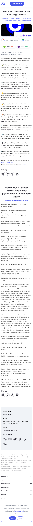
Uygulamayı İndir (17, 3)
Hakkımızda (4, 476)
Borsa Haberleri (27, 18)
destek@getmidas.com (10, 430)
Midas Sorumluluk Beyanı (7, 162)
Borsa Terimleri (5, 491)
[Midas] (3, 4)
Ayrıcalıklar (4, 501)
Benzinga (24, 164)
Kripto (3, 498)
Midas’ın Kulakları (15, 18)
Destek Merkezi (5, 480)
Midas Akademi (5, 487)
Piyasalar (3, 494)
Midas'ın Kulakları (5, 483)
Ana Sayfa (5, 18)
